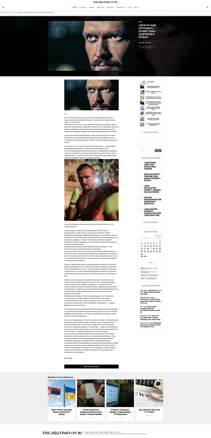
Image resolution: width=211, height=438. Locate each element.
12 (151, 246)
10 (144, 246)
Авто (136, 7)
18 (148, 249)
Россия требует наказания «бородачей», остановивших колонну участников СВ (150, 309)
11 (147, 246)
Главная (74, 7)
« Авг (141, 256)
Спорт (130, 7)
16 (141, 249)
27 (154, 251)
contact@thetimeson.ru (141, 433)
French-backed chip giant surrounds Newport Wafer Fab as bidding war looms (150, 325)
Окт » (145, 256)
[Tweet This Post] (143, 47)
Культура (110, 7)
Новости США (153, 271)
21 (157, 249)
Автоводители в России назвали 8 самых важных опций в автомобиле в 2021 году (150, 301)
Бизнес (91, 7)
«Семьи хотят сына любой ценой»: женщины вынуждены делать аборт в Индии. (150, 317)
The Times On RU (7, 12)
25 (148, 251)
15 (160, 246)
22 (160, 249)
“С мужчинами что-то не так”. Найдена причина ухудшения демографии (150, 292)
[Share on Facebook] (139, 47)
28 (157, 251)
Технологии (120, 7)
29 (160, 251)
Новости (145, 271)
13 (154, 246)
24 (145, 251)
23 (142, 251)
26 (151, 251)
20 (154, 249)
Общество (100, 7)
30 (142, 254)
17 (144, 249)
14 (157, 246)
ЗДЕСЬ (125, 433)
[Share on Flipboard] (146, 47)
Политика (82, 7)
